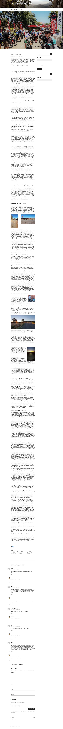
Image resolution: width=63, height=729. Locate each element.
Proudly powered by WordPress (15, 726)
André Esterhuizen (14, 608)
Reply (11, 574)
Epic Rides (15, 9)
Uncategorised (19, 558)
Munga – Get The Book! (14, 551)
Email (12, 689)
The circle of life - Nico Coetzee (18, 664)
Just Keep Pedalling (22, 3)
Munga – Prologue (21, 551)
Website (12, 694)
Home (11, 9)
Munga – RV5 (29, 551)
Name (12, 684)
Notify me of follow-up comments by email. (18, 702)
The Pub (21, 9)
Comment (13, 672)
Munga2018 (14, 558)
